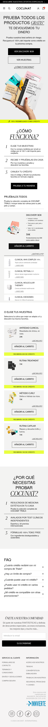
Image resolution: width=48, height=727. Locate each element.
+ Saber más (19, 265)
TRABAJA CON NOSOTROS (36, 678)
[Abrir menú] (4, 8)
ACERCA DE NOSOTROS (35, 662)
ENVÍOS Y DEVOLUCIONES (12, 677)
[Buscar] (9, 8)
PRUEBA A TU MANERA (24, 186)
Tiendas (29, 666)
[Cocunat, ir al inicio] (24, 8)
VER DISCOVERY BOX (24, 52)
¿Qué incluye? (37, 341)
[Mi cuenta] (38, 8)
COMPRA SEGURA (9, 681)
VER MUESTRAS (24, 60)
